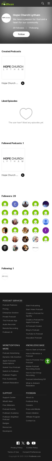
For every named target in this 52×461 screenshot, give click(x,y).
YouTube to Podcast (34, 334)
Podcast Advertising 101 (36, 379)
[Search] (42, 3)
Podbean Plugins (10, 375)
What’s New (8, 401)
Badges (6, 423)
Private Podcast (9, 317)
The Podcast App (10, 320)
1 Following (33, 28)
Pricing (5, 309)
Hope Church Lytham (10, 83)
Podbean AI (7, 332)
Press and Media (33, 409)
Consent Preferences (32, 452)
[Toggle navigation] (48, 3)
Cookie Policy (32, 448)
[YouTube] (33, 443)
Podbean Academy (11, 413)
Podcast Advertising (11, 353)
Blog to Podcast (32, 330)
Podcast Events (9, 409)
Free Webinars (9, 405)
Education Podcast (34, 338)
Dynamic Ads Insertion (12, 357)
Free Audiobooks (10, 379)
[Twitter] (23, 443)
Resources (7, 427)
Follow (21, 34)
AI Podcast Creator (34, 326)
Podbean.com (35, 456)
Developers (7, 431)
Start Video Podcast (34, 309)
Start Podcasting (33, 305)
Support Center (9, 397)
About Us (30, 397)
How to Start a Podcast (35, 350)
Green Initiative (32, 413)
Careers (29, 405)
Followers (18, 28)
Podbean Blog (32, 401)
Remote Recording (10, 328)
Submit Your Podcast (11, 367)
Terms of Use (13, 452)
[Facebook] (18, 443)
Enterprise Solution (11, 313)
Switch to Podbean (11, 371)
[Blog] (28, 443)
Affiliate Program (33, 417)
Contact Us (30, 421)
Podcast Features (10, 305)
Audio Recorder (9, 324)
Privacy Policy (16, 448)
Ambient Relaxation (11, 383)
